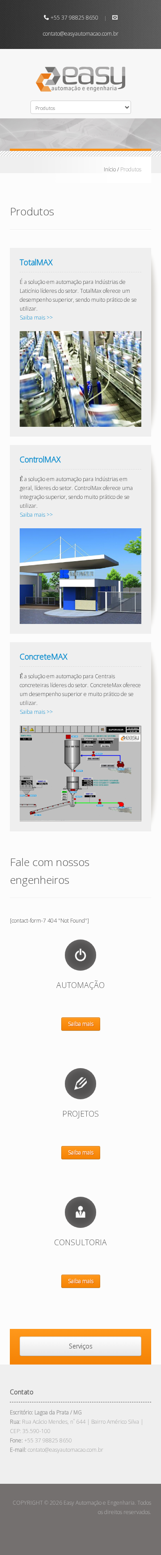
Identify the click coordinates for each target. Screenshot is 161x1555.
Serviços (81, 1346)
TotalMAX (36, 262)
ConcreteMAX (43, 656)
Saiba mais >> (36, 317)
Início (110, 169)
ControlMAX (40, 459)
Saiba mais (80, 1024)
